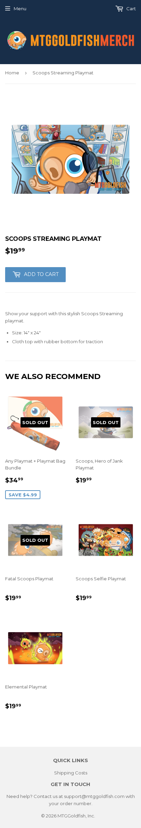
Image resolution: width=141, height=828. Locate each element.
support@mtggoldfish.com (94, 796)
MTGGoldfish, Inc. (76, 815)
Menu (20, 8)
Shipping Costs (70, 772)
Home (12, 72)
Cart (130, 8)
